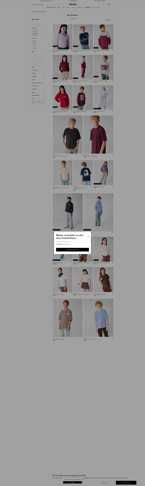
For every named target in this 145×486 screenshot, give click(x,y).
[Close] (88, 236)
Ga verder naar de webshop (72, 249)
